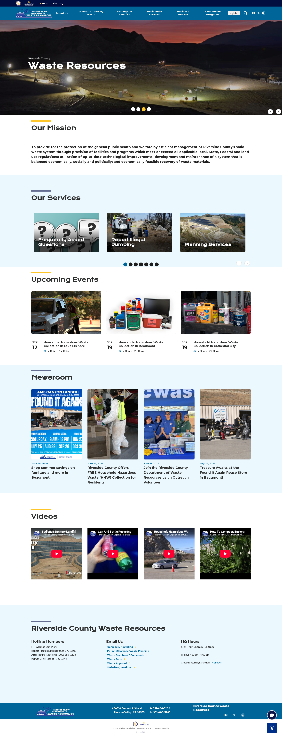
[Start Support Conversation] (272, 715)
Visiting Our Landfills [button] (124, 13)
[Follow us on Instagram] (263, 13)
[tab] (133, 109)
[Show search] (245, 13)
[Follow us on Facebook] (253, 13)
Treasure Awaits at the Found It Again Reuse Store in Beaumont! (223, 472)
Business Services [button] (183, 13)
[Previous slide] (270, 111)
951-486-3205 (161, 712)
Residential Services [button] (154, 13)
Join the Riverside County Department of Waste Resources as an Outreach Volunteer (166, 475)
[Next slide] (278, 111)
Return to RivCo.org (52, 3)
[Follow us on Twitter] (258, 13)
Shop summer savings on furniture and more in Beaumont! (53, 472)
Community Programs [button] (213, 13)
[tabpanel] (141, 67)
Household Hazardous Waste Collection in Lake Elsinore (66, 344)
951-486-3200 (161, 708)
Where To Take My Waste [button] (91, 13)
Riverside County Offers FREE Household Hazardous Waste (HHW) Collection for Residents (111, 475)
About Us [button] (62, 13)
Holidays (217, 662)
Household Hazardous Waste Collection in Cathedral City (216, 344)
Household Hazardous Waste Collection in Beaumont (141, 344)
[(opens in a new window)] (25, 3)
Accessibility (141, 732)
